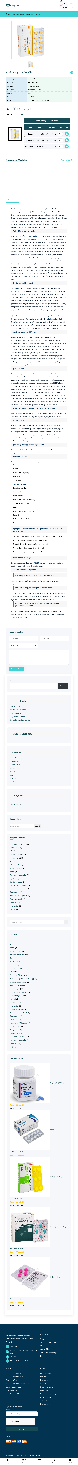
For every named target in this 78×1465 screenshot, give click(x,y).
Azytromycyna (15, 868)
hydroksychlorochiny (18, 844)
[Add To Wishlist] (71, 72)
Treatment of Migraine (18, 1023)
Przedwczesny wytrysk (18, 896)
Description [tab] (12, 200)
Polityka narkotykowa (14, 1377)
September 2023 (16, 765)
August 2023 (14, 768)
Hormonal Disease (17, 975)
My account (44, 1346)
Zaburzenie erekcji (17, 804)
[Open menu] (71, 5)
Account (54, 1463)
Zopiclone (13, 902)
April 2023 (14, 782)
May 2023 (13, 778)
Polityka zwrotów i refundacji (17, 1383)
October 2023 (15, 761)
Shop (7, 1463)
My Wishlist (45, 1349)
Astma (12, 872)
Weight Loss (14, 1030)
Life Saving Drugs (17, 996)
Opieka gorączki (16, 882)
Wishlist (23, 1461)
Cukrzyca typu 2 (16, 899)
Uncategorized (15, 801)
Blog (42, 1356)
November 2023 (16, 758)
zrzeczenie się (11, 1390)
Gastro (12, 972)
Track (70, 1463)
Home (9, 14)
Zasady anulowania (13, 1387)
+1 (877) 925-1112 (15, 1346)
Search (12, 681)
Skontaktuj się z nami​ (48, 1342)
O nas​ (42, 1339)
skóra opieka (14, 892)
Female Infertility (16, 968)
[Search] (66, 922)
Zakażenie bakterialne (18, 875)
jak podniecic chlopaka (18, 716)
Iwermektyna (15, 858)
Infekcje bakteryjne (17, 865)
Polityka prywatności (14, 1373)
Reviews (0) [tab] (25, 200)
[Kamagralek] (12, 5)
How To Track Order (14, 1394)
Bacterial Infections (17, 954)
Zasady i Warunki (13, 1380)
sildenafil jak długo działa (20, 720)
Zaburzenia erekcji (18, 14)
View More (65, 160)
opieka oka (14, 906)
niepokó (13, 909)
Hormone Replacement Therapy (22, 978)
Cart (39, 1461)
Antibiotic (14, 941)
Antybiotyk (14, 861)
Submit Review (17, 669)
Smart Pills (14, 848)
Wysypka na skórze (20, 484)
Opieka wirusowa (16, 854)
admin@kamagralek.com (17, 1357)
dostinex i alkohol (16, 706)
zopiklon (13, 808)
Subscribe (22, 1429)
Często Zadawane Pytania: (50, 1352)
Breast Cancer (15, 961)
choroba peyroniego (17, 713)
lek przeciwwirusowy (18, 885)
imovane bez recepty (18, 710)
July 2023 (13, 771)
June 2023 (13, 775)
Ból (11, 851)
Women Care (15, 1033)
